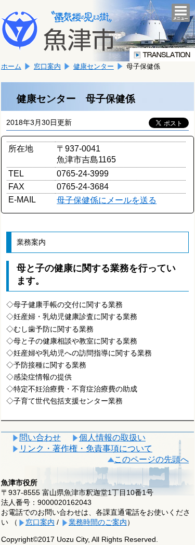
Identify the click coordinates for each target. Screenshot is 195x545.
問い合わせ (40, 437)
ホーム (11, 66)
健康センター (93, 66)
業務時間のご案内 (98, 522)
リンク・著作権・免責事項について (85, 448)
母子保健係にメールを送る (107, 200)
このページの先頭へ (151, 459)
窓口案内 (47, 66)
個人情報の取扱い (112, 437)
